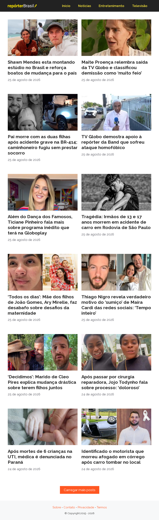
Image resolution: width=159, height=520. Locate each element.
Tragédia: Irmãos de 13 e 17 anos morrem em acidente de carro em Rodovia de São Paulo (116, 222)
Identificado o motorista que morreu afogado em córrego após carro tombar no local (113, 457)
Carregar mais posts (79, 490)
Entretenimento (111, 6)
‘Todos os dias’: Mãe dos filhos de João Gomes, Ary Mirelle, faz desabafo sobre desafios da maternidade (42, 305)
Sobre (57, 507)
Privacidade (86, 507)
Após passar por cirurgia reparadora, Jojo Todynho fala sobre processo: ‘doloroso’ (114, 382)
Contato (69, 507)
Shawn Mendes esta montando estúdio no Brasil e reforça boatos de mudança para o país (42, 67)
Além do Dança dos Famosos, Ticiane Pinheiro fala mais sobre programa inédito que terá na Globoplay (40, 224)
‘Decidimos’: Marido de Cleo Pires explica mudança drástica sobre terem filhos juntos (42, 382)
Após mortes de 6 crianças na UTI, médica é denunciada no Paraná (40, 457)
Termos (102, 507)
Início (66, 6)
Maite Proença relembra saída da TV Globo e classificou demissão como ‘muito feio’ (114, 67)
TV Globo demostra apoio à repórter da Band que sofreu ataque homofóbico (112, 142)
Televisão (139, 6)
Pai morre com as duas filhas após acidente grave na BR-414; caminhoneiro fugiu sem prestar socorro (43, 144)
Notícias (84, 6)
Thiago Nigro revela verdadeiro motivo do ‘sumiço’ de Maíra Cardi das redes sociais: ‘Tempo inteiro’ (116, 305)
